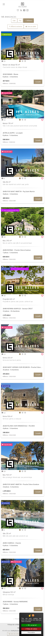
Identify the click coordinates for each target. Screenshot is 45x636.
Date (14, 20)
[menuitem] (15, 624)
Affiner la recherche (16, 26)
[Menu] (4, 4)
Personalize (31, 632)
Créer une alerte (31, 26)
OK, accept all (31, 625)
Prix (20, 20)
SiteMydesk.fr (15, 631)
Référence (29, 20)
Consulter (38, 82)
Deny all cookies (32, 629)
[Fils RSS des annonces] (20, 11)
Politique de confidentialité (15, 625)
